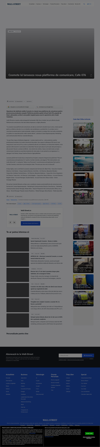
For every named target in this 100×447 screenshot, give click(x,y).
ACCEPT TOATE (89, 433)
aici (10, 440)
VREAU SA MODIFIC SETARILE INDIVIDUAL (89, 438)
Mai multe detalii (32, 433)
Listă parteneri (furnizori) (49, 436)
